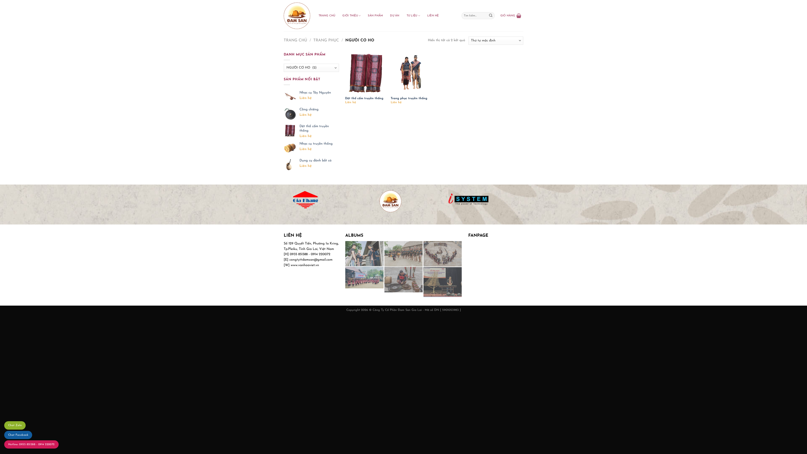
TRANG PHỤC (326, 40)
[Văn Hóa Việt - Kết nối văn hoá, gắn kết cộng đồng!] (297, 16)
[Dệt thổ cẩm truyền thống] (365, 73)
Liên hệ (433, 15)
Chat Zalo (15, 425)
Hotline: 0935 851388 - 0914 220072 (31, 444)
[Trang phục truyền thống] (411, 73)
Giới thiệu (350, 15)
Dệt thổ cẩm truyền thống (364, 98)
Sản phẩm (375, 15)
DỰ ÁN (394, 15)
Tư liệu (412, 15)
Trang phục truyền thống (409, 98)
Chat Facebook (18, 435)
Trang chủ (327, 15)
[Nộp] (490, 15)
